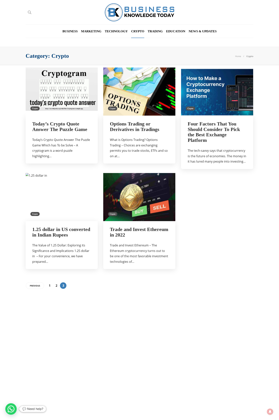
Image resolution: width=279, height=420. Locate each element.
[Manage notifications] (270, 412)
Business (70, 31)
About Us (196, 410)
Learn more (195, 384)
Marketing (91, 31)
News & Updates (203, 31)
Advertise (226, 410)
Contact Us (245, 410)
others (62, 353)
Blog (210, 410)
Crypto (137, 31)
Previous (35, 285)
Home (238, 56)
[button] (11, 409)
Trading (155, 31)
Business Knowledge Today (62, 320)
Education (175, 31)
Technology (116, 31)
